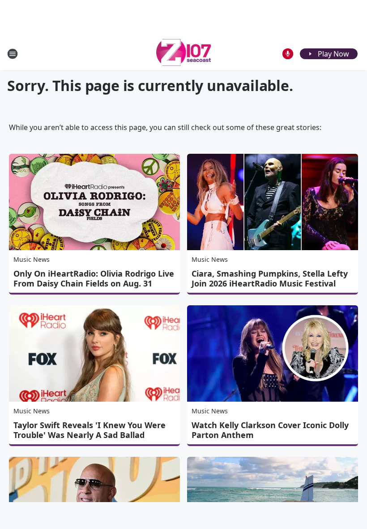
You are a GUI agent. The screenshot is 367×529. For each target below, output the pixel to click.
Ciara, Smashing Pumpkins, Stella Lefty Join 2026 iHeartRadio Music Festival (270, 278)
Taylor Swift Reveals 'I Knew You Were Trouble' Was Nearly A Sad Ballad (89, 430)
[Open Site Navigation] (12, 53)
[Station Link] (183, 53)
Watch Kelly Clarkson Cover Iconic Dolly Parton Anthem (270, 430)
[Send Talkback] (287, 53)
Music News (31, 259)
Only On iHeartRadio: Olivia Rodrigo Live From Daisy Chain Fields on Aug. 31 (93, 278)
